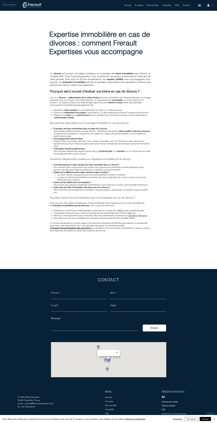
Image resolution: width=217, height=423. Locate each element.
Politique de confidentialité (134, 419)
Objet (113, 305)
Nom (112, 293)
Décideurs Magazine (137, 215)
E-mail (54, 305)
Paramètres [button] (177, 419)
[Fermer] (213, 419)
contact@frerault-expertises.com (39, 403)
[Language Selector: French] (209, 5)
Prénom (55, 293)
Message (55, 318)
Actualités (109, 409)
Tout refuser (191, 419)
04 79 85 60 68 (28, 406)
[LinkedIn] (199, 5)
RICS (120, 210)
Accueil (108, 397)
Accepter (205, 419)
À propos (109, 401)
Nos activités (111, 405)
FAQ (107, 413)
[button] (152, 5)
